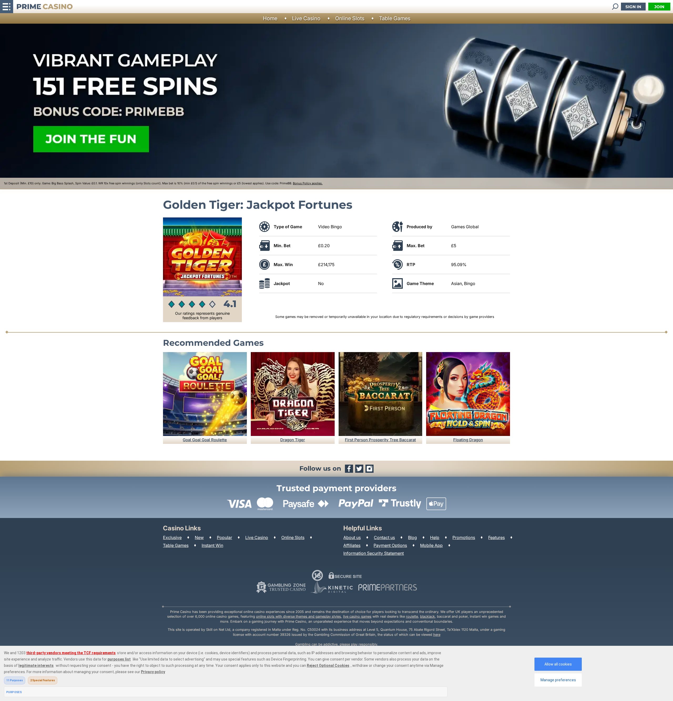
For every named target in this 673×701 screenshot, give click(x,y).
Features (496, 537)
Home (270, 18)
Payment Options (390, 545)
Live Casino (306, 18)
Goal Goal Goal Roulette (205, 439)
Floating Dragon (468, 439)
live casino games (357, 616)
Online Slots (349, 18)
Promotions (463, 537)
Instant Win (212, 545)
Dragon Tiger (292, 439)
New (199, 537)
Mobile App (431, 545)
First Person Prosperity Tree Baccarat (380, 439)
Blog (412, 537)
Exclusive (172, 537)
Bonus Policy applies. (308, 183)
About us (352, 537)
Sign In (633, 6)
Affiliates (351, 545)
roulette (412, 616)
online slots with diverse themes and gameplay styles (298, 616)
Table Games (394, 18)
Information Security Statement (373, 553)
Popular (224, 537)
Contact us (384, 537)
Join (659, 6)
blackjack (427, 616)
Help (434, 537)
